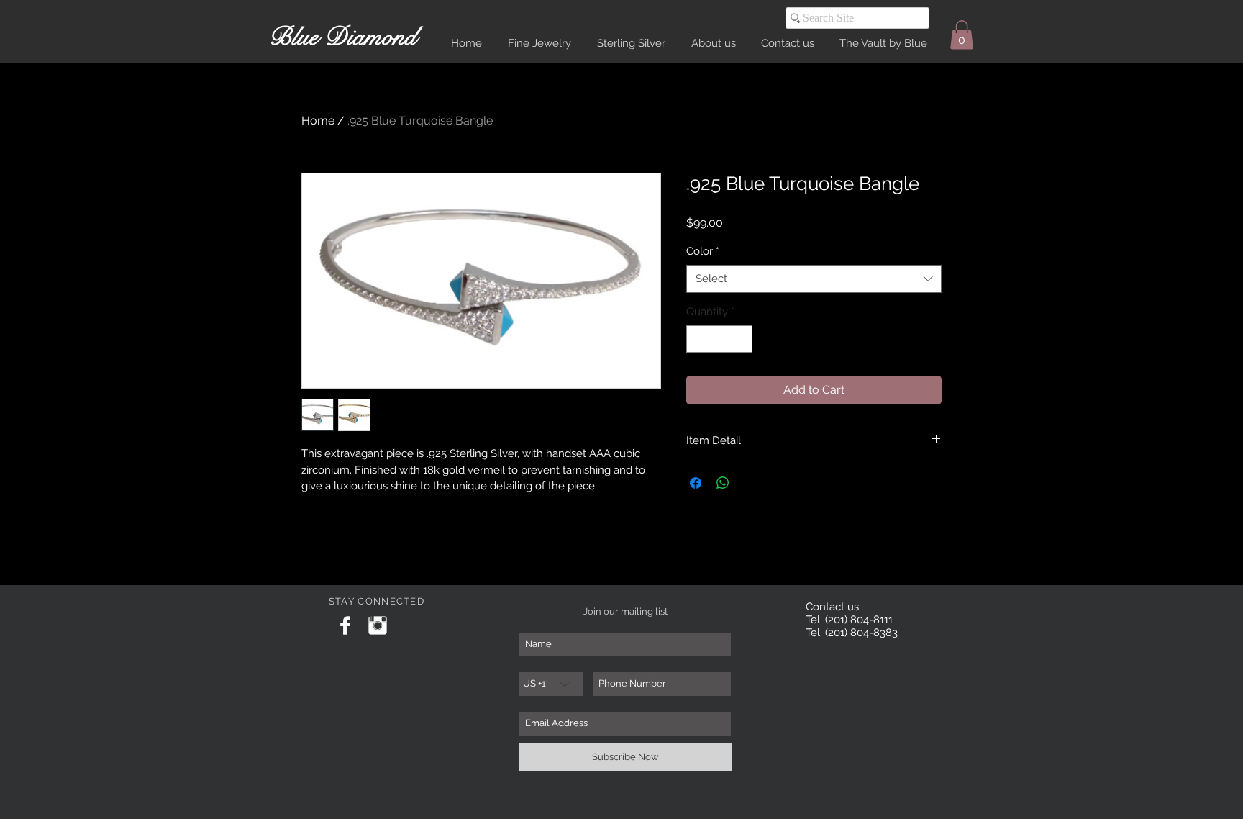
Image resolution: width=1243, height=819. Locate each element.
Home (317, 120)
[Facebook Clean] (345, 625)
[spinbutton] (720, 339)
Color (702, 251)
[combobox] (814, 279)
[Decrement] (698, 339)
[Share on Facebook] (695, 483)
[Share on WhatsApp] (723, 483)
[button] (962, 35)
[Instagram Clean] (377, 625)
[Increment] (741, 339)
